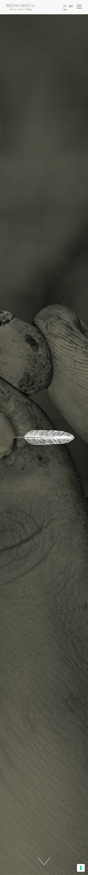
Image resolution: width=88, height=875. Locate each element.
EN (71, 6)
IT (65, 6)
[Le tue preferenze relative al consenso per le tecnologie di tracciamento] (81, 868)
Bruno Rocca (20, 7)
